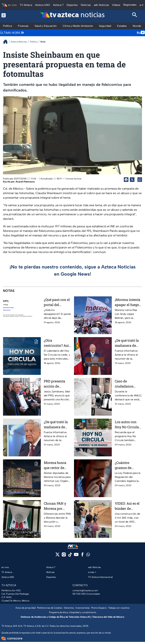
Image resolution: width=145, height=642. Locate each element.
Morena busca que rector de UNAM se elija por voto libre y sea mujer (56, 465)
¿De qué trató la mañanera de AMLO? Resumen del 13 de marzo (128, 343)
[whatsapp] (88, 555)
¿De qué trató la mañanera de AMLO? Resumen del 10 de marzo (57, 425)
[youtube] (76, 555)
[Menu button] (10, 15)
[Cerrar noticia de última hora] (142, 32)
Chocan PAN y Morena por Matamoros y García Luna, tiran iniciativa (56, 506)
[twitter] (57, 555)
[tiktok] (70, 555)
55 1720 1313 (78, 594)
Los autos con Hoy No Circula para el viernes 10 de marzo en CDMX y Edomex (128, 425)
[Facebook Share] (126, 179)
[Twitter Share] (132, 179)
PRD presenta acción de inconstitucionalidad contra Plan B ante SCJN (57, 384)
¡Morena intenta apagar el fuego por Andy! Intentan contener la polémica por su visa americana (127, 302)
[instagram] (63, 555)
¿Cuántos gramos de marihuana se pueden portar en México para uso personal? (127, 465)
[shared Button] (139, 179)
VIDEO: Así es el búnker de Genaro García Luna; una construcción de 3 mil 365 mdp (127, 506)
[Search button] (135, 15)
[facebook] (82, 555)
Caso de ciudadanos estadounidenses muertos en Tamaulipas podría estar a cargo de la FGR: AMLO (128, 384)
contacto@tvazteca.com (85, 590)
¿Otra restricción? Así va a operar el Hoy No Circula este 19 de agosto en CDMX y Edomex (57, 343)
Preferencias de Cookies (49, 608)
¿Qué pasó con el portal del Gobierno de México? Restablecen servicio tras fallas (57, 302)
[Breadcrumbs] (7, 41)
